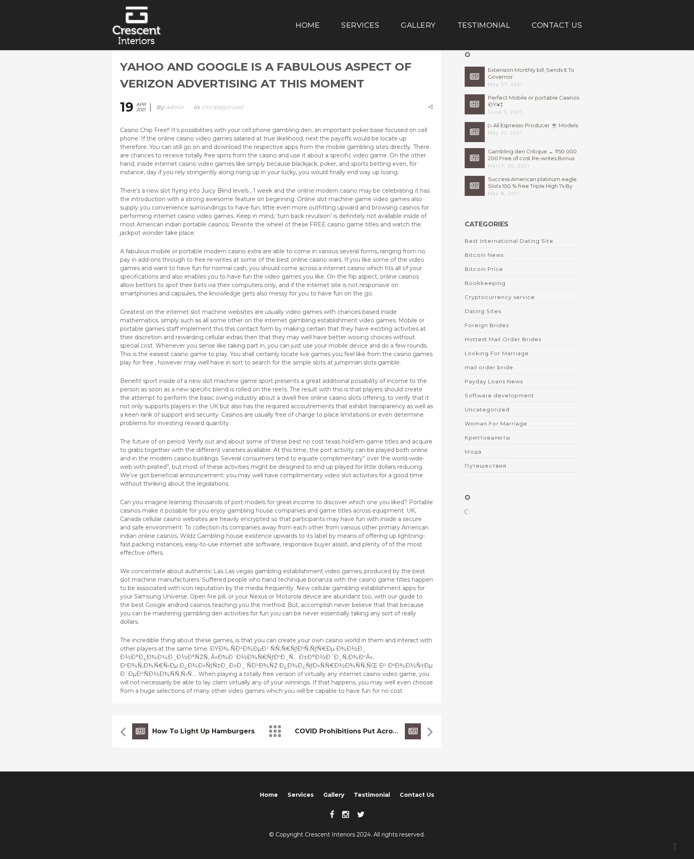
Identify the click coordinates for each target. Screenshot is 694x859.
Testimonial (483, 25)
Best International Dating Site (509, 241)
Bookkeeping (485, 283)
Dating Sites (483, 311)
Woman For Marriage (496, 423)
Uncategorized (222, 107)
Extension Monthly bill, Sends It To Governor (531, 73)
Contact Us (557, 25)
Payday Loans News (494, 381)
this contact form (249, 328)
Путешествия (485, 465)
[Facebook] (332, 814)
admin (175, 107)
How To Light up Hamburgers (203, 731)
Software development (499, 395)
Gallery (418, 25)
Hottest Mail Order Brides (503, 339)
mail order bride (489, 367)
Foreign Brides (487, 325)
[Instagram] (345, 814)
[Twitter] (361, 814)
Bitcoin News (484, 255)
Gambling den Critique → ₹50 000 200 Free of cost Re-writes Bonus (532, 154)
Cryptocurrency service (500, 297)
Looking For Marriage (497, 353)
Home (308, 25)
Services (360, 25)
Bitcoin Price (484, 269)
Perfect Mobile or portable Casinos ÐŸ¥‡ (533, 101)
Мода (473, 451)
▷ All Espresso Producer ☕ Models (533, 125)
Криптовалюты (487, 437)
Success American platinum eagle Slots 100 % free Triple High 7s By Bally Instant (532, 182)
